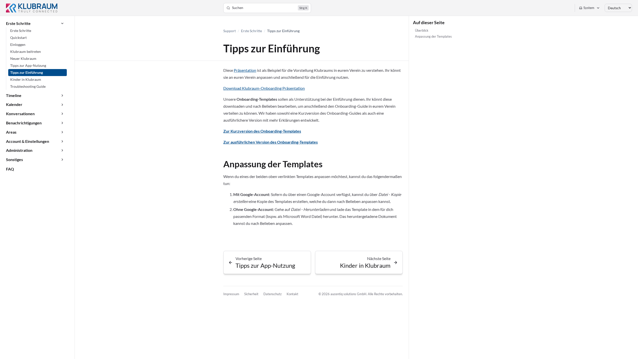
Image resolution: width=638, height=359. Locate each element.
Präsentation (245, 70)
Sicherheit (251, 294)
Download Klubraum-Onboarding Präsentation (264, 88)
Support (229, 31)
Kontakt (292, 294)
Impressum (231, 294)
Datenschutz (272, 294)
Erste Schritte (251, 31)
